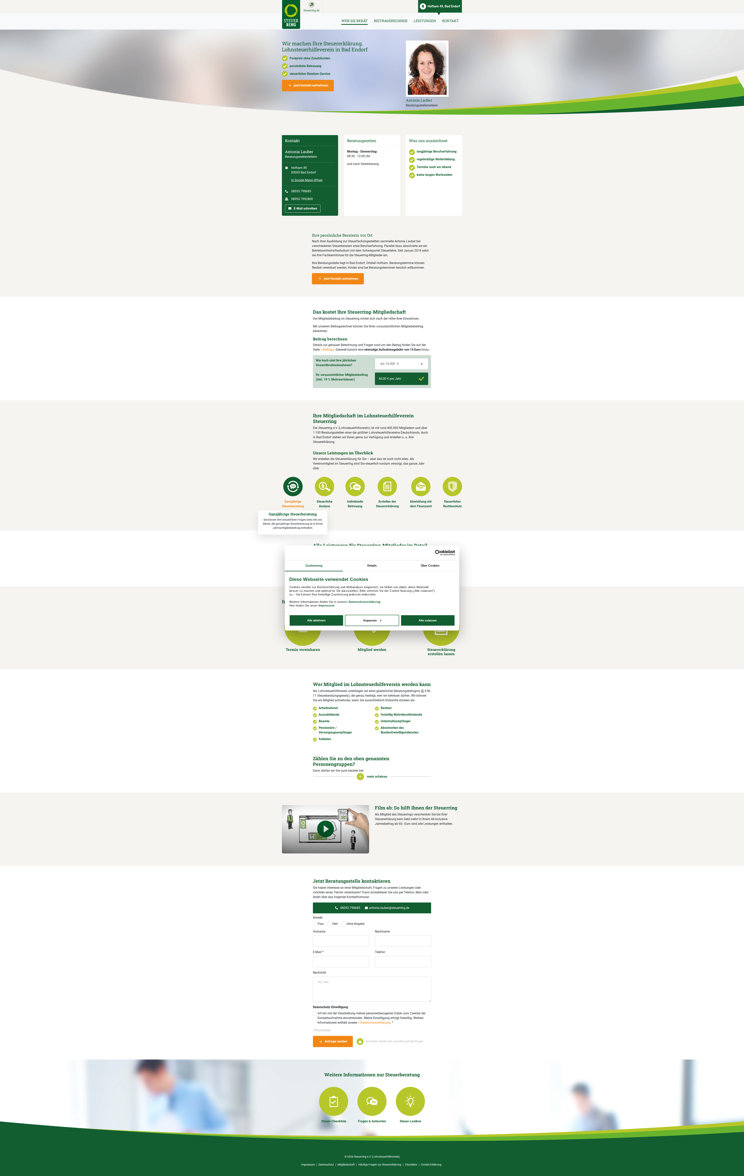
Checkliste (411, 1164)
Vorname (319, 931)
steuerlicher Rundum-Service (310, 74)
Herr (335, 924)
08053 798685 (301, 191)
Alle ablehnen (316, 620)
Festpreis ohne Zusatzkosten (310, 58)
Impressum (327, 605)
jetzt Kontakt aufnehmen (310, 85)
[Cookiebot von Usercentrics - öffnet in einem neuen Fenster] (438, 553)
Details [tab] (372, 565)
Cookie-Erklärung (431, 1164)
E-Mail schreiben (305, 208)
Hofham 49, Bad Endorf (444, 6)
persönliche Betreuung (305, 66)
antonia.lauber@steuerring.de (389, 908)
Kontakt (450, 20)
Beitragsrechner (390, 20)
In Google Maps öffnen (307, 180)
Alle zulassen (428, 620)
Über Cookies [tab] (430, 565)
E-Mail (318, 952)
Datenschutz (326, 1164)
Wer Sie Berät (354, 20)
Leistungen (425, 20)
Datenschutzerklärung (365, 601)
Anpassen (370, 620)
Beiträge (328, 349)
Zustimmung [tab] (314, 565)
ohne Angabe (355, 924)
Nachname (382, 931)
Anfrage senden (335, 1041)
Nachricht (319, 972)
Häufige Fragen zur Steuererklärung (379, 1164)
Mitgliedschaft (346, 1164)
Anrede (317, 917)
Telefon (380, 952)
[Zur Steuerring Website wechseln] (291, 14)
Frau (321, 924)
